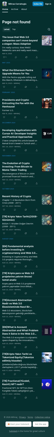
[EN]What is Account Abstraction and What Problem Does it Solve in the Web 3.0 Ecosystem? (20, 330)
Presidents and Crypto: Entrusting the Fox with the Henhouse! (18, 103)
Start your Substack (19, 424)
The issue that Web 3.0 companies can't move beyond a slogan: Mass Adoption (20, 40)
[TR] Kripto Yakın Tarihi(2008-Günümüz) (20, 218)
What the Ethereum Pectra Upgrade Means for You (17, 72)
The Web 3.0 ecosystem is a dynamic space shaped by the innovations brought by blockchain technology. (19, 339)
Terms (30, 417)
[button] (5, 9)
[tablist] (9, 29)
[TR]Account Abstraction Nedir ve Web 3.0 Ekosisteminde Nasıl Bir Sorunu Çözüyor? (17, 303)
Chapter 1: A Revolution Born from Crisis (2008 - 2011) (18, 201)
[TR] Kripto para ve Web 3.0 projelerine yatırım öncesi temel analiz (18, 276)
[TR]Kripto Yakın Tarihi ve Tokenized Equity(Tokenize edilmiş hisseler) (18, 357)
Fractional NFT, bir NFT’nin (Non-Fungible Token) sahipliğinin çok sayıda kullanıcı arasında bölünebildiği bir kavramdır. (17, 389)
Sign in (48, 4)
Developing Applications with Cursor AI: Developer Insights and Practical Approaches (19, 133)
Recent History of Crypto (16, 196)
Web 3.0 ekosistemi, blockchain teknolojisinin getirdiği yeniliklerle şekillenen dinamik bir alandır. (18, 312)
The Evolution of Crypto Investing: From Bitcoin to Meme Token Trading (17, 166)
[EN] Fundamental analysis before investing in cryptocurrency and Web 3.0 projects (18, 250)
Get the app (40, 424)
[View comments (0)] (16, 57)
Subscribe (38, 4)
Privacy (22, 417)
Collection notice (42, 417)
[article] (27, 47)
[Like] (4, 87)
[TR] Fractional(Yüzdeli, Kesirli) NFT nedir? (16, 383)
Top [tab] (14, 29)
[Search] (49, 29)
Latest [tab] (7, 29)
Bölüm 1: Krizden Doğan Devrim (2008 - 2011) (17, 225)
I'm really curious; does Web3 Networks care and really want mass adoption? (19, 49)
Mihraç (17, 83)
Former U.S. (8, 110)
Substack (13, 431)
